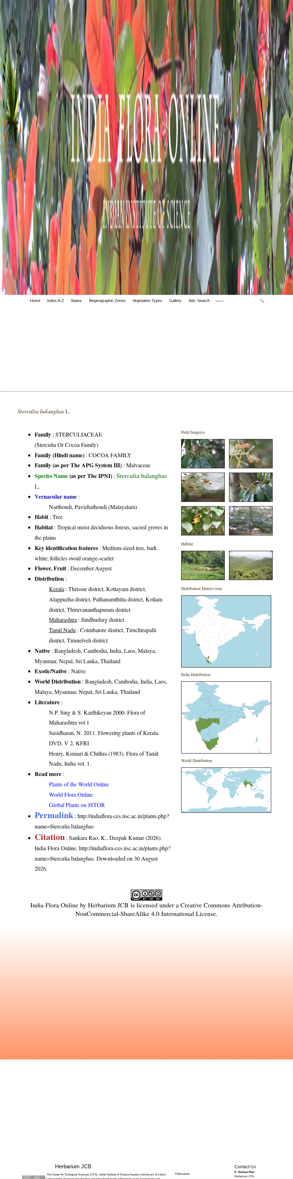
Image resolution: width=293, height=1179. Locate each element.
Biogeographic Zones (107, 300)
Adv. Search (199, 300)
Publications (182, 1173)
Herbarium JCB (108, 905)
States (76, 300)
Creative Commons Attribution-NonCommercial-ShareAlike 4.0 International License (169, 909)
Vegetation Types (147, 300)
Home (35, 300)
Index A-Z (55, 300)
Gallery (175, 300)
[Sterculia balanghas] (203, 466)
